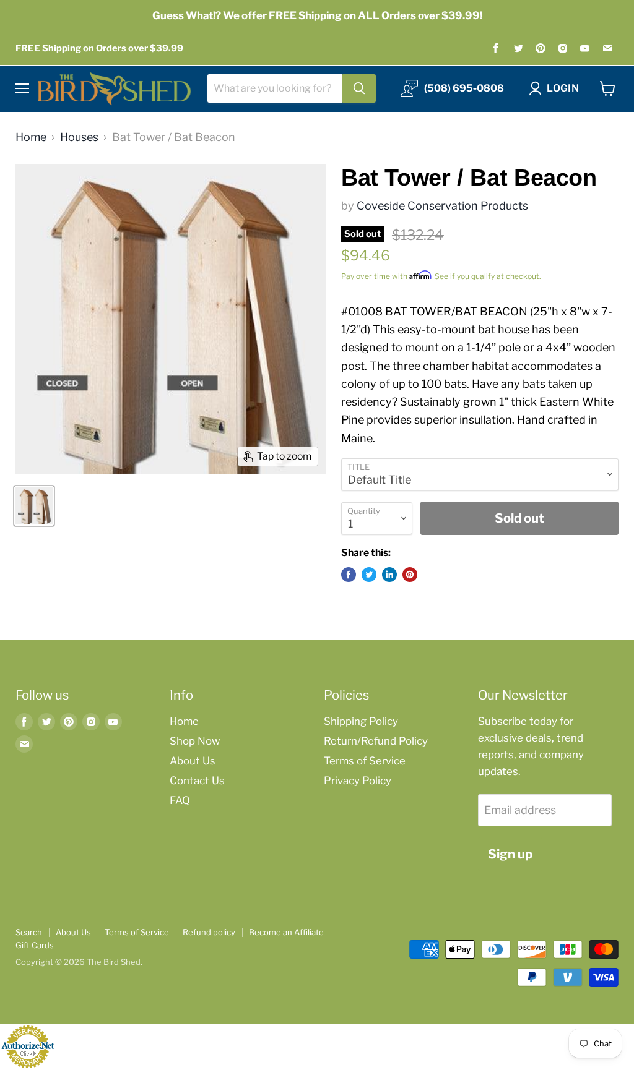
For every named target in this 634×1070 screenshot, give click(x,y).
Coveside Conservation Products (442, 205)
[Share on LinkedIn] (389, 574)
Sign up (510, 854)
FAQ (180, 800)
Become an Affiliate (286, 932)
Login (563, 88)
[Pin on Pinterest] (409, 574)
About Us (192, 761)
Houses (79, 137)
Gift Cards (34, 945)
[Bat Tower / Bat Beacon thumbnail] (34, 506)
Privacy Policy (357, 780)
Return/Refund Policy (376, 741)
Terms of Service (365, 761)
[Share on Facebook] (348, 574)
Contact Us (197, 780)
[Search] (359, 88)
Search (28, 932)
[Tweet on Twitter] (369, 574)
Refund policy (209, 932)
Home (30, 137)
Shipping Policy (361, 721)
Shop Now (195, 741)
